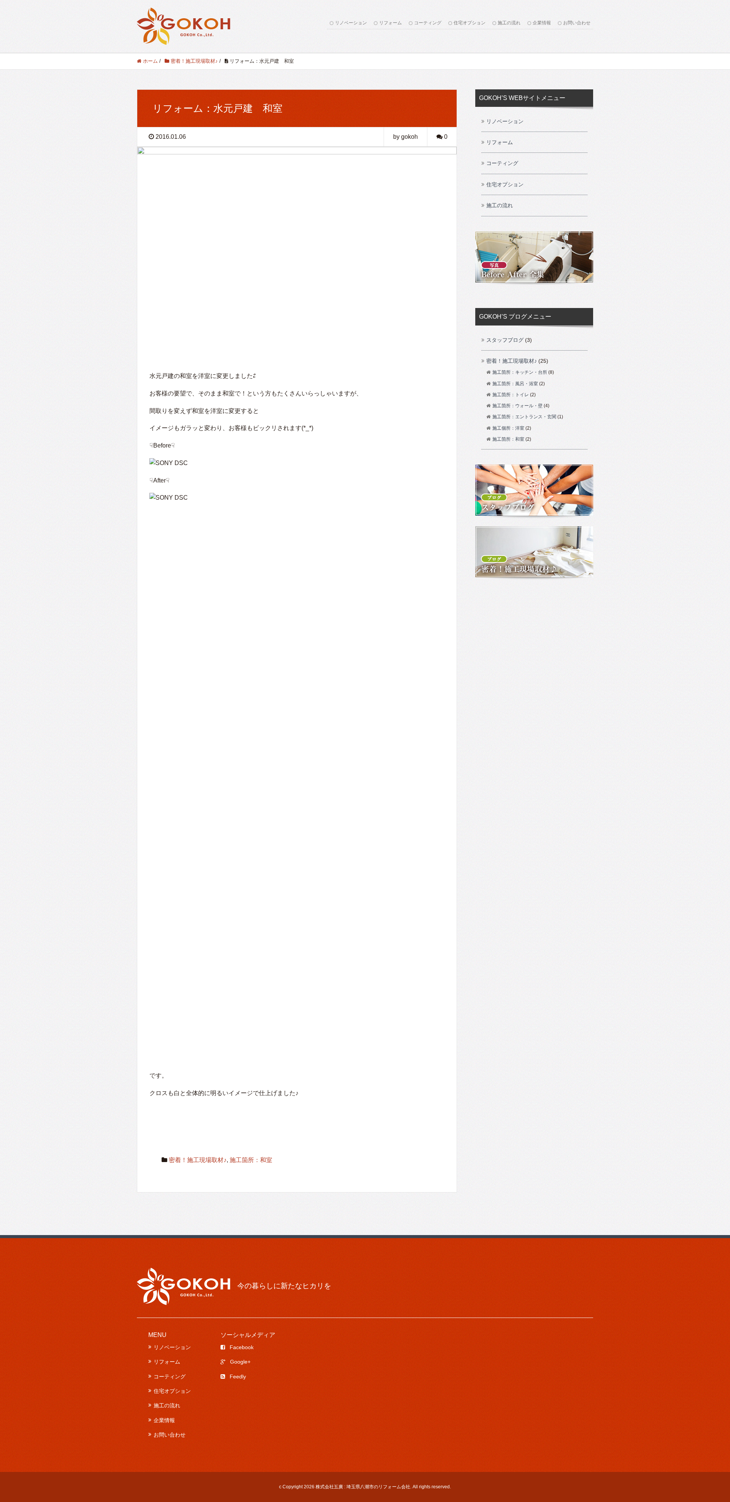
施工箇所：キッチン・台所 (519, 372)
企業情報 (542, 22)
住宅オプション (470, 22)
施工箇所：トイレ (510, 394)
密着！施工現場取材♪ (198, 1160)
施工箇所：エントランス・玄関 (524, 416)
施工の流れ (509, 22)
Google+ (240, 1362)
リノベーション (351, 22)
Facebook (242, 1347)
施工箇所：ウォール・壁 (517, 405)
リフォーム (390, 22)
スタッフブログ (505, 340)
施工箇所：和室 (251, 1160)
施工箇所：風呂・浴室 (515, 383)
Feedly (238, 1376)
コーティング (427, 22)
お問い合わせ (576, 22)
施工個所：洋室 (508, 428)
